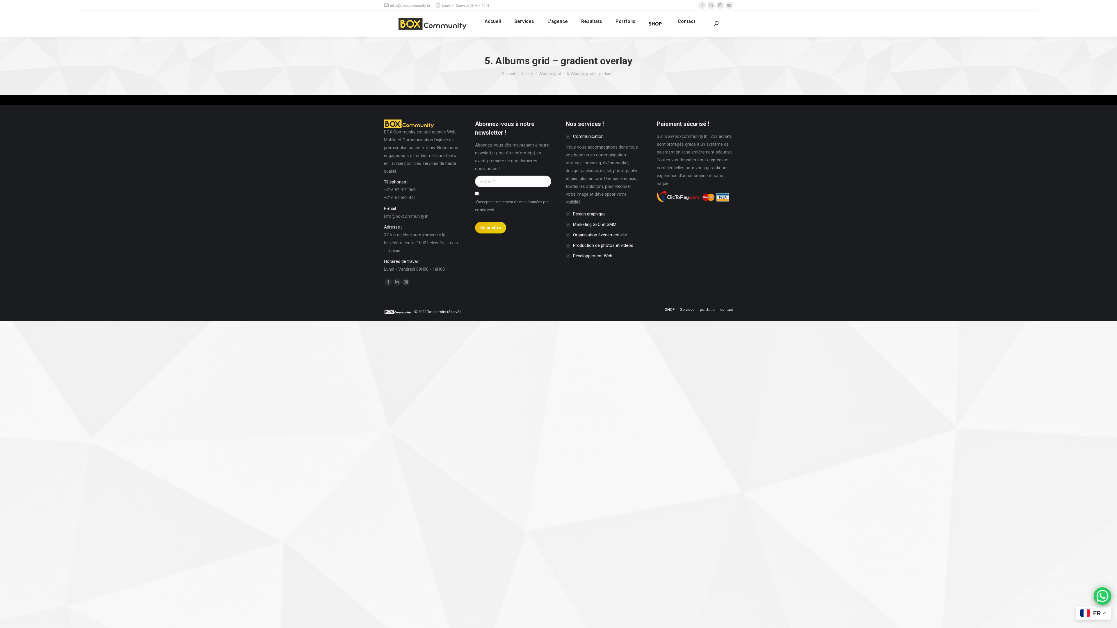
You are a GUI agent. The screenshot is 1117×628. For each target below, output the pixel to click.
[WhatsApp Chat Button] (1102, 596)
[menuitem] (493, 21)
